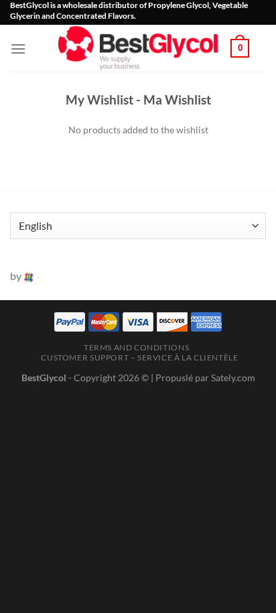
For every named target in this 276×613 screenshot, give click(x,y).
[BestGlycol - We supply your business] (138, 48)
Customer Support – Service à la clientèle (139, 357)
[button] (18, 48)
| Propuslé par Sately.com (203, 377)
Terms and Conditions (136, 347)
